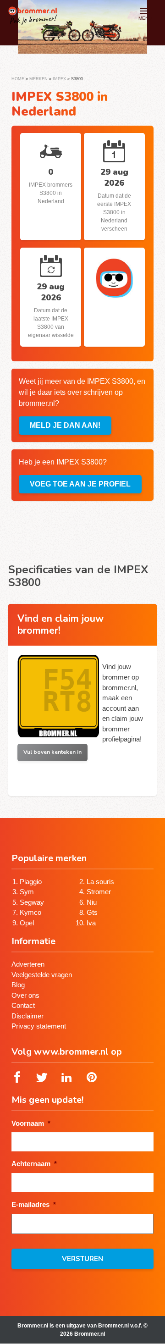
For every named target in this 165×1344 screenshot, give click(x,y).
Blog (18, 985)
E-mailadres (33, 1204)
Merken (38, 79)
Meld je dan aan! (65, 425)
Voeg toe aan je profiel (80, 484)
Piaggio (31, 881)
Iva (91, 923)
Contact (23, 1005)
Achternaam (34, 1163)
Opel (27, 923)
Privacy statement (38, 1026)
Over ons (25, 995)
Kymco (30, 912)
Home (17, 79)
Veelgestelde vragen (41, 975)
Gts (92, 912)
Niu (92, 902)
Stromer (99, 892)
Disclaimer (27, 1016)
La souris (100, 881)
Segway (32, 902)
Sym (27, 892)
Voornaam (30, 1123)
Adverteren (27, 964)
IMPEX (59, 79)
